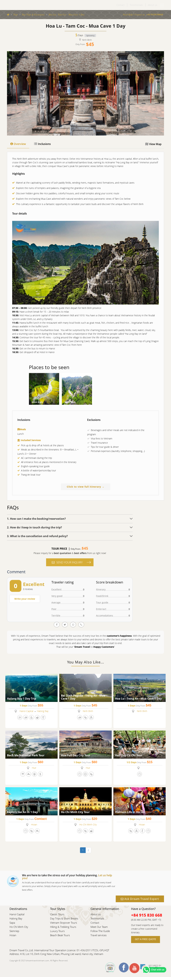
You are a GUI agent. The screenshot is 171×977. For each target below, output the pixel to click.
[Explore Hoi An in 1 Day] (31, 801)
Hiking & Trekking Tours (63, 926)
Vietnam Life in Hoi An (130, 812)
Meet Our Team (99, 926)
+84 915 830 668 (146, 915)
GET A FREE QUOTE (145, 939)
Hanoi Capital (26, 711)
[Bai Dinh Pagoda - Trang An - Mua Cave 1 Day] (85, 687)
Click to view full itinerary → (85, 486)
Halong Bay (42, 711)
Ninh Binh (87, 39)
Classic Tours (57, 914)
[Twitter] (65, 624)
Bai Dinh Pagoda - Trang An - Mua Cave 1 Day (83, 697)
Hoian (34, 824)
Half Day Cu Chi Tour (128, 755)
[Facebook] (57, 624)
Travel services (99, 935)
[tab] (70, 518)
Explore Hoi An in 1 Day (22, 812)
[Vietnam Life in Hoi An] (139, 801)
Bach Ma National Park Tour (25, 755)
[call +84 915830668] (81, 624)
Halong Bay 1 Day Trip (21, 698)
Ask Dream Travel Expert (141, 899)
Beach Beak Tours (60, 935)
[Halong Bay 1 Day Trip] (31, 687)
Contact (120, 5)
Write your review (24, 598)
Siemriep (14, 931)
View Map (155, 144)
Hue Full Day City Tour (75, 755)
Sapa (12, 922)
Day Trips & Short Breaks (64, 918)
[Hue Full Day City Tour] (85, 744)
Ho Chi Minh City (88, 824)
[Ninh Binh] (44, 388)
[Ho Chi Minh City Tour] (85, 801)
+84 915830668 (154, 14)
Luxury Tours (57, 931)
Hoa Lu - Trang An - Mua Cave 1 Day (138, 698)
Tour (15, 14)
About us (152, 5)
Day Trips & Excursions (33, 14)
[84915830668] (73, 624)
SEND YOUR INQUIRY (69, 562)
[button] (70, 518)
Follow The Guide (100, 931)
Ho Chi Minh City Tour (75, 812)
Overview (20, 144)
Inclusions (44, 144)
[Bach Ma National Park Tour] (31, 744)
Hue (34, 767)
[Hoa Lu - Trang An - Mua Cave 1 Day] (139, 687)
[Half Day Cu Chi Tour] (139, 744)
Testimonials (136, 5)
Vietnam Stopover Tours (63, 922)
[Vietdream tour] (8, 14)
